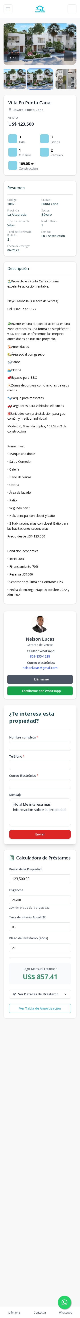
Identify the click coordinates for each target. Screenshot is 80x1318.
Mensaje (15, 795)
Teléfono (16, 756)
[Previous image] (11, 44)
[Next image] (68, 44)
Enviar (40, 834)
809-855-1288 (40, 656)
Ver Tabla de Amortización (40, 1008)
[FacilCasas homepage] (40, 8)
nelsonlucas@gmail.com (40, 668)
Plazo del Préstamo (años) (28, 938)
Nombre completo (23, 737)
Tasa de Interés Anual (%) (27, 917)
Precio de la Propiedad (25, 869)
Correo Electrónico (23, 775)
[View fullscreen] (68, 56)
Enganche (16, 890)
